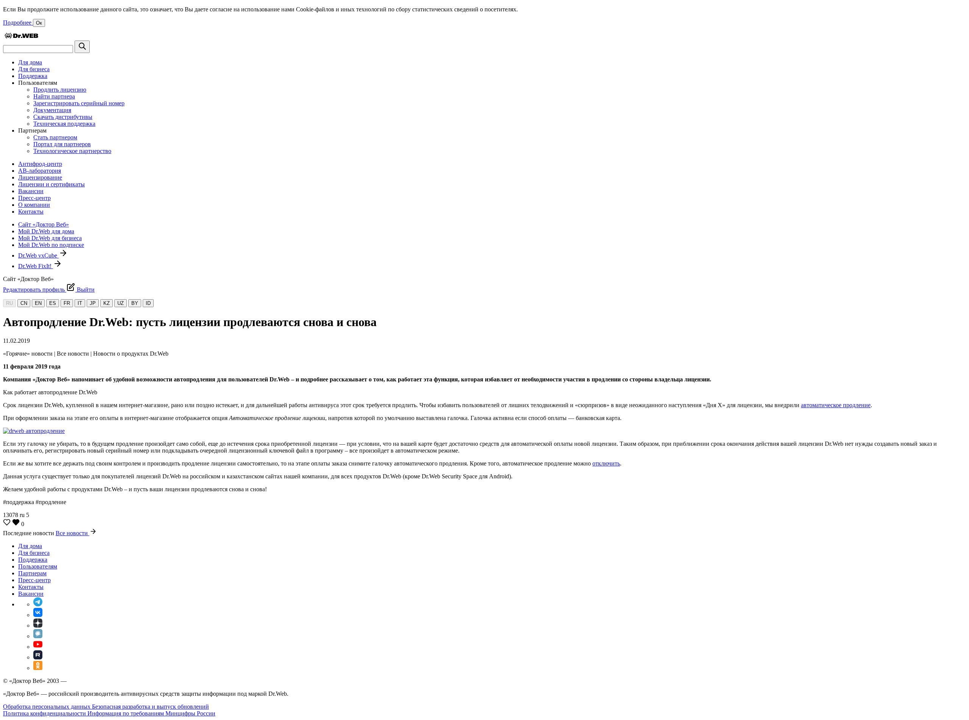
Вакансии (31, 191)
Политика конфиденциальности (45, 713)
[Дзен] (37, 625)
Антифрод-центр (40, 164)
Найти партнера (54, 96)
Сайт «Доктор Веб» (43, 224)
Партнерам (32, 573)
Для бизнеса (34, 69)
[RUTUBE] (37, 657)
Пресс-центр (34, 198)
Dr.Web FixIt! (35, 266)
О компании (34, 204)
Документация (52, 110)
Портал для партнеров (62, 144)
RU (9, 303)
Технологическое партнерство (72, 151)
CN (23, 303)
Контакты (31, 211)
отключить (606, 463)
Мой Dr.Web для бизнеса (50, 238)
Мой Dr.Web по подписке (51, 245)
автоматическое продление (836, 405)
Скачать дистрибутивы (62, 117)
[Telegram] (37, 604)
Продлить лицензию (59, 89)
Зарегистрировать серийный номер (79, 103)
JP (93, 303)
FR (67, 303)
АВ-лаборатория (39, 170)
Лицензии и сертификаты (51, 184)
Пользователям (37, 566)
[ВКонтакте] (37, 615)
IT (80, 303)
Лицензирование (40, 177)
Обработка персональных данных (47, 706)
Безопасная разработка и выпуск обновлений (150, 706)
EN (38, 303)
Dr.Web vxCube (38, 255)
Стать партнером (55, 137)
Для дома (30, 62)
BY (134, 303)
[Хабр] (37, 636)
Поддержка (32, 76)
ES (52, 303)
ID (148, 303)
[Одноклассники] (37, 668)
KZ (106, 303)
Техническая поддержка (64, 123)
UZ (120, 303)
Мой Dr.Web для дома (46, 231)
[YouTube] (37, 646)
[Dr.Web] (21, 37)
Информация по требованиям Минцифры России (151, 713)
